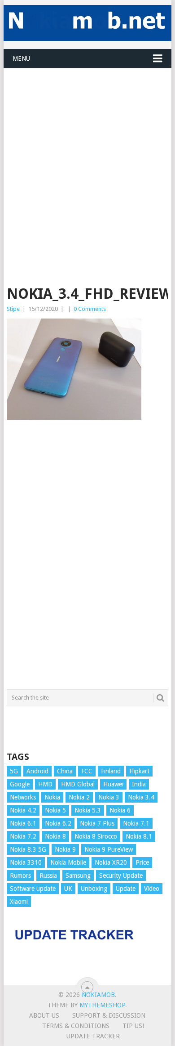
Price (142, 862)
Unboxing (94, 888)
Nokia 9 (65, 849)
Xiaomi (19, 901)
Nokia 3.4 (141, 797)
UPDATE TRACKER (93, 1036)
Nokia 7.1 (136, 823)
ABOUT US (44, 1015)
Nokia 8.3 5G (28, 849)
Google (20, 784)
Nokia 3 (108, 797)
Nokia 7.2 (23, 836)
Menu (21, 58)
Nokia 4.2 (23, 810)
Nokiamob (98, 994)
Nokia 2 (79, 797)
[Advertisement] (87, 156)
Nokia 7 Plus (97, 823)
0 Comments (90, 308)
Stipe (13, 308)
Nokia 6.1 (23, 823)
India (139, 784)
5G (14, 771)
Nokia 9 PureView (108, 849)
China (65, 771)
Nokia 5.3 (87, 810)
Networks (23, 797)
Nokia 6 (120, 810)
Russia (48, 875)
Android (37, 771)
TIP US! (133, 1025)
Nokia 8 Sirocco (95, 836)
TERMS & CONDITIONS (75, 1025)
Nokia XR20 (111, 862)
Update (126, 888)
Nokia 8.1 (139, 836)
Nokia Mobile (68, 862)
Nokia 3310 (26, 862)
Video (151, 888)
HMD (45, 784)
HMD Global (78, 784)
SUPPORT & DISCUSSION (108, 1015)
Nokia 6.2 (58, 823)
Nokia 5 (55, 810)
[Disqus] (87, 558)
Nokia (52, 797)
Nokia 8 (55, 836)
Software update (33, 888)
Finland (111, 771)
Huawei (113, 784)
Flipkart (139, 771)
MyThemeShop (102, 1005)
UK (68, 888)
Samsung (78, 875)
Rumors (20, 875)
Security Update (121, 875)
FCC (86, 771)
